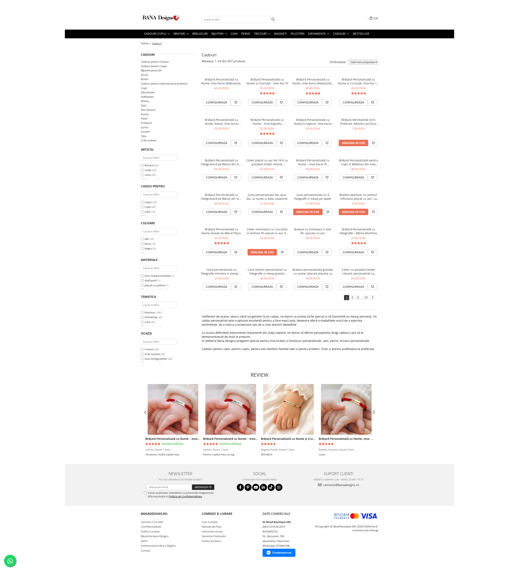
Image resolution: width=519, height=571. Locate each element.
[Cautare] (273, 19)
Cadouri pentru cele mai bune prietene (164, 83)
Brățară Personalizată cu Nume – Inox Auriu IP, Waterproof (312, 162)
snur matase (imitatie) (158, 276)
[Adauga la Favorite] (235, 102)
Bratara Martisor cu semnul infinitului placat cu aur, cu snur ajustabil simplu (358, 197)
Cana (148, 175)
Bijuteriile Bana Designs (155, 536)
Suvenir (145, 131)
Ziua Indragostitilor (156, 359)
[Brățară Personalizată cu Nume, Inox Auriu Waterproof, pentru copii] (346, 409)
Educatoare (148, 92)
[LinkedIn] (263, 487)
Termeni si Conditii (152, 522)
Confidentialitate (151, 526)
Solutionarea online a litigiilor (158, 545)
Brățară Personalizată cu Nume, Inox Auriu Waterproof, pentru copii (312, 81)
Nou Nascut (148, 110)
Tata (143, 136)
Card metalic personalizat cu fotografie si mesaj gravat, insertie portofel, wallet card (267, 271)
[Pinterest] (248, 487)
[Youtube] (255, 487)
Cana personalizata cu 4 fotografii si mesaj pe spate (312, 197)
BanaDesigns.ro (154, 514)
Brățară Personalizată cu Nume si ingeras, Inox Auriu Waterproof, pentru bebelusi (312, 122)
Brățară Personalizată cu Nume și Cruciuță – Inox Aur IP (267, 81)
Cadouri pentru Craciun (155, 61)
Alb (146, 239)
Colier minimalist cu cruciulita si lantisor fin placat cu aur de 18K (267, 231)
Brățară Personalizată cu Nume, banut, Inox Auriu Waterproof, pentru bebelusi (221, 122)
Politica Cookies (150, 531)
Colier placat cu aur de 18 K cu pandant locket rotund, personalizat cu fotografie (267, 162)
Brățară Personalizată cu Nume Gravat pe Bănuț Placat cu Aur (222, 231)
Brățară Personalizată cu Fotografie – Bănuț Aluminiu (358, 231)
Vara (147, 322)
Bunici (144, 79)
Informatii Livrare (212, 531)
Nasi (143, 105)
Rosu (148, 244)
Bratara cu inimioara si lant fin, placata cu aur (312, 231)
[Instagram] (278, 487)
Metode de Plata (212, 526)
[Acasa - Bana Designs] (161, 19)
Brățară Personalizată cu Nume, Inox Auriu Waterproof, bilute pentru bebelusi (221, 81)
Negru (148, 248)
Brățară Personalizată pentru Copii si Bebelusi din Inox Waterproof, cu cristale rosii (358, 162)
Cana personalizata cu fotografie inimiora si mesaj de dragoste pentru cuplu (221, 271)
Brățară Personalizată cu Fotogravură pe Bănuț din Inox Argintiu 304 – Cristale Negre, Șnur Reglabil (221, 197)
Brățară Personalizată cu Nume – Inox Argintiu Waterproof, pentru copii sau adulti (267, 122)
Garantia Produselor (214, 536)
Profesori (146, 123)
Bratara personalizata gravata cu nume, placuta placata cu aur (313, 271)
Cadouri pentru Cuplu (154, 66)
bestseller (361, 33)
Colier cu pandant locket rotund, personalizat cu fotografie (358, 271)
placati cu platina (155, 285)
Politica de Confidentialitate (185, 496)
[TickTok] (271, 487)
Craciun (149, 349)
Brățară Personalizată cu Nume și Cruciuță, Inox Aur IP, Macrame (358, 81)
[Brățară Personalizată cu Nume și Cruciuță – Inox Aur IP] (288, 409)
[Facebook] (240, 487)
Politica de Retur (211, 541)
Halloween (147, 97)
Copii (144, 88)
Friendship (151, 317)
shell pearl (151, 280)
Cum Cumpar (210, 522)
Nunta (145, 114)
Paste (144, 118)
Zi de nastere (148, 140)
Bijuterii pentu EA (151, 70)
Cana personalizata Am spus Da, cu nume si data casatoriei (267, 197)
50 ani (144, 75)
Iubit (147, 212)
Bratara (149, 165)
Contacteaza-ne (281, 552)
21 (366, 297)
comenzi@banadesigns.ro (341, 485)
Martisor (150, 312)
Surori (144, 127)
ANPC (144, 541)
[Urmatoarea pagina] (372, 297)
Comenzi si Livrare (217, 514)
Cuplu (148, 202)
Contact (145, 550)
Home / (146, 43)
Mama (145, 101)
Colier (148, 170)
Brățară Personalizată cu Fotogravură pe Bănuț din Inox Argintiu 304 (221, 162)
